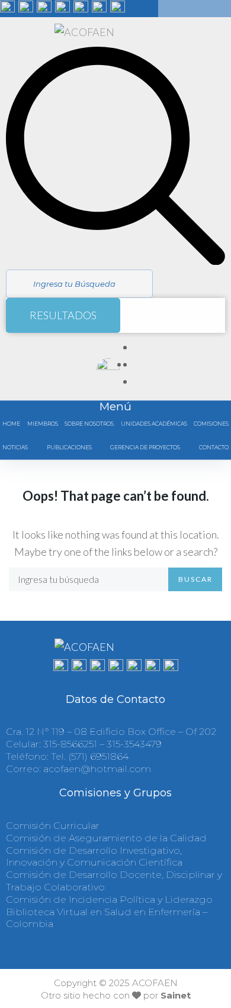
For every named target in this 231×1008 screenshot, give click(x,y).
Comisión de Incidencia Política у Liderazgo (109, 899)
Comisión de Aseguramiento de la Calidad (106, 838)
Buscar (195, 579)
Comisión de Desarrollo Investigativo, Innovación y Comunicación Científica (94, 856)
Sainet (176, 995)
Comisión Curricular (53, 825)
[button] (211, 424)
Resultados (63, 315)
